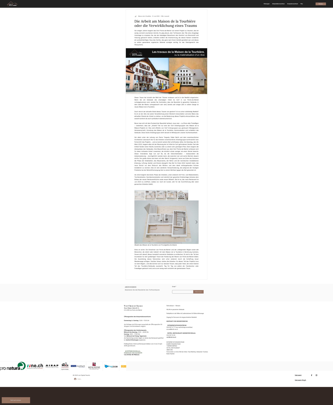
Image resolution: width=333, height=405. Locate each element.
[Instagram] (316, 375)
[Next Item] (123, 366)
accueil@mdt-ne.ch (172, 329)
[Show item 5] (183, 195)
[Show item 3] (161, 195)
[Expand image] (166, 222)
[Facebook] (312, 375)
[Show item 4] (172, 195)
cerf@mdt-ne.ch (171, 337)
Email (173, 286)
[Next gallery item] (197, 222)
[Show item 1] (139, 195)
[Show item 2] (150, 195)
